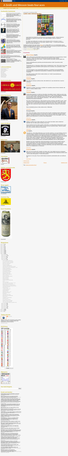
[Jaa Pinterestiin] (38, 48)
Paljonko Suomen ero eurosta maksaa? (9, 284)
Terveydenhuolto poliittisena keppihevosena (10, 302)
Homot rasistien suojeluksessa (8, 260)
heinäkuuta (5, 259)
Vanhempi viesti (64, 162)
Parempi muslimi (5, 287)
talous (32, 49)
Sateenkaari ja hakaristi (6, 286)
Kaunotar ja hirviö (5, 298)
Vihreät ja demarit (5, 290)
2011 (3, 309)
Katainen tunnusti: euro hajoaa (7, 300)
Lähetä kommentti (26, 160)
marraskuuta (5, 255)
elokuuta (4, 258)
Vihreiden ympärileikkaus (7, 268)
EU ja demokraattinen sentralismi (8, 261)
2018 (3, 247)
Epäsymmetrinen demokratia (11, 23)
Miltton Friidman (30, 54)
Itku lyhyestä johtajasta (10, 49)
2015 (3, 250)
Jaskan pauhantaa (4, 70)
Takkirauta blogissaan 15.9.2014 (7, 408)
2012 (3, 253)
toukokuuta (5, 304)
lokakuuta (4, 256)
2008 (3, 311)
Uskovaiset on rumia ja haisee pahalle (13, 12)
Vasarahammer (3, 74)
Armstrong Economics (5, 68)
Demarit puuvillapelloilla (10, 58)
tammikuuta (5, 308)
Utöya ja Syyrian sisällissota (7, 274)
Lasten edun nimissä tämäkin (7, 301)
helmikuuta (5, 307)
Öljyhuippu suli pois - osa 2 (7, 291)
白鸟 (27, 130)
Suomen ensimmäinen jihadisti (7, 276)
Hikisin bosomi (5, 296)
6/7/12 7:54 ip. (28, 158)
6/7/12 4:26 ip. (28, 147)
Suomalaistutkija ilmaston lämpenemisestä (9, 285)
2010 (3, 310)
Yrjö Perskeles (3, 77)
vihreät (37, 49)
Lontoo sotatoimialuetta (6, 270)
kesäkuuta (4, 303)
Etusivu (45, 162)
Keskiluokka (5, 293)
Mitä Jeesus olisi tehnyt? (7, 263)
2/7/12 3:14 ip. (28, 129)
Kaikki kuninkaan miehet (6, 272)
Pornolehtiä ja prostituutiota (7, 271)
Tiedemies (28, 78)
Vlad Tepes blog (4, 75)
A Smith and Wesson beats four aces (24, 5)
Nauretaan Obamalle (6, 264)
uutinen (41, 45)
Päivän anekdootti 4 (6, 275)
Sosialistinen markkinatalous (7, 297)
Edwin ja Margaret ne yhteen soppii (12, 28)
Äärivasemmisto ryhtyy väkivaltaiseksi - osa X (10, 267)
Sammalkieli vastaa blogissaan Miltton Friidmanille (10, 446)
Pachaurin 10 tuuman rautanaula (8, 262)
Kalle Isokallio (3, 71)
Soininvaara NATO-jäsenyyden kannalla (9, 266)
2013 (3, 252)
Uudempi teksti (26, 162)
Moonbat (2, 72)
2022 (3, 244)
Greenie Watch (3, 69)
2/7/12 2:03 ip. (28, 109)
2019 (3, 246)
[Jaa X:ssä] (36, 48)
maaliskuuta (5, 306)
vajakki (34, 49)
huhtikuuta (4, 305)
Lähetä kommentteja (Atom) (31, 165)
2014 (3, 251)
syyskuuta (4, 257)
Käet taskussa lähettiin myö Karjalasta (13, 44)
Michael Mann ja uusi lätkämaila (8, 295)
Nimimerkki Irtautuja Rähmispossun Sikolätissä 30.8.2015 (11, 397)
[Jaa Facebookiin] (37, 48)
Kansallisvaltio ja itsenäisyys (7, 269)
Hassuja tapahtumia (6, 289)
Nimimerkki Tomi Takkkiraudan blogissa (8, 429)
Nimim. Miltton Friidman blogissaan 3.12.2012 (9, 422)
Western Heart (3, 76)
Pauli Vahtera (3, 73)
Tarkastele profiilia (4, 323)
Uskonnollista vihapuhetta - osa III (12, 18)
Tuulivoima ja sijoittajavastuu (7, 265)
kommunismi (29, 49)
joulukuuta (4, 254)
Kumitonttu (28, 85)
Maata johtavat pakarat (6, 292)
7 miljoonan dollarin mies (6, 288)
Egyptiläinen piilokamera (6, 273)
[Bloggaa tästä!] (35, 48)
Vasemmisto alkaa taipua (7, 294)
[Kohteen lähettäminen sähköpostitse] (33, 48)
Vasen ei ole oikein (9, 33)
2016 (3, 249)
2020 (3, 245)
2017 (3, 248)
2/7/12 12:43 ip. (28, 90)
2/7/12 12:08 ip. (28, 83)
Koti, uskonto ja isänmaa (5, 54)
